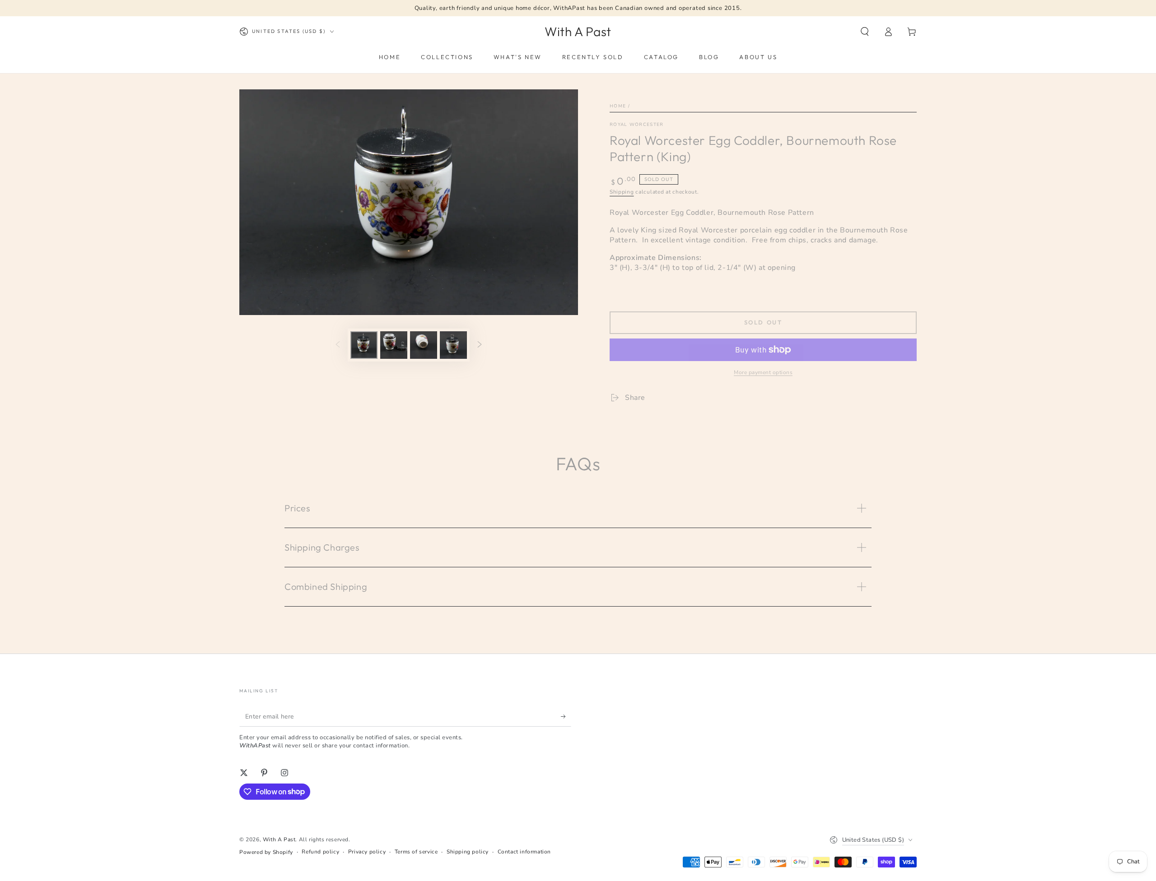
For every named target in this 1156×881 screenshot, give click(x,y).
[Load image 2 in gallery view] (393, 345)
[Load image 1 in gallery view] (364, 345)
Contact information (524, 851)
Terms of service (416, 851)
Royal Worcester (637, 124)
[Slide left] (338, 345)
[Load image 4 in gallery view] (453, 345)
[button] (864, 32)
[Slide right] (479, 345)
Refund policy (320, 851)
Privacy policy (367, 851)
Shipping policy (468, 851)
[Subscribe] (566, 716)
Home (618, 106)
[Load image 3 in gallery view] (423, 345)
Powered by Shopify (266, 852)
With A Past (279, 839)
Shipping (622, 191)
